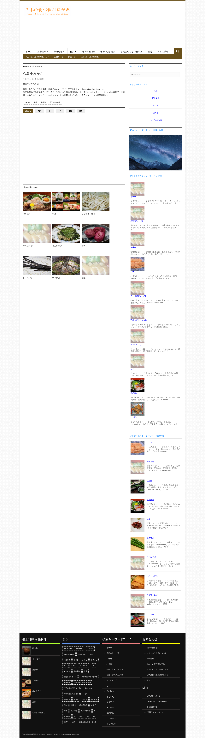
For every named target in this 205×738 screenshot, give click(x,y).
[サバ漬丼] (66, 265)
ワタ (132, 369)
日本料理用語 (88, 51)
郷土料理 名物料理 (34, 639)
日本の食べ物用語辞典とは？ (37, 57)
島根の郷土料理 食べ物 (72, 694)
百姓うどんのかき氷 (139, 320)
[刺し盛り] (37, 201)
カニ (65, 665)
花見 (80, 716)
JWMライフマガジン (155, 712)
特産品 (43, 102)
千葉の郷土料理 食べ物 (88, 677)
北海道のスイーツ (70, 677)
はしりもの (111, 724)
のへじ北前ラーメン (139, 296)
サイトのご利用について (157, 653)
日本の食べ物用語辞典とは (157, 675)
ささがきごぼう (88, 213)
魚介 (73, 722)
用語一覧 (71, 57)
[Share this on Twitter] (39, 111)
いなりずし (82, 654)
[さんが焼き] (66, 233)
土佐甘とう (151, 538)
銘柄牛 (66, 722)
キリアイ (110, 702)
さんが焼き (57, 246)
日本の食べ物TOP (154, 696)
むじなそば (151, 557)
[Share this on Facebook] (50, 111)
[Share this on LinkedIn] (81, 111)
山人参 (155, 113)
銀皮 (155, 91)
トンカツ (67, 671)
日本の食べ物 (29, 79)
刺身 (54, 213)
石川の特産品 (85, 710)
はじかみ (150, 614)
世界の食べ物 (152, 707)
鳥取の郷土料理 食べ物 (87, 722)
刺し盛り (27, 213)
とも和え (134, 417)
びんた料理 (36, 691)
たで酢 (149, 481)
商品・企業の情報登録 (156, 664)
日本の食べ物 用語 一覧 (157, 669)
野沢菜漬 (155, 98)
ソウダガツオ (84, 665)
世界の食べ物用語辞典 (89, 57)
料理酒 (76, 699)
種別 (72, 51)
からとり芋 (28, 246)
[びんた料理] (26, 693)
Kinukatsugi (69, 654)
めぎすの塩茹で (38, 712)
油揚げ (93, 705)
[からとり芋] (37, 233)
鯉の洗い (134, 393)
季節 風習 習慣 (107, 51)
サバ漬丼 (56, 278)
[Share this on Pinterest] (70, 111)
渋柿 (65, 710)
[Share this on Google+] (60, 111)
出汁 (85, 671)
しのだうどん (152, 576)
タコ (94, 665)
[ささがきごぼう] (95, 201)
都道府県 (58, 51)
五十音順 (41, 51)
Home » (26, 66)
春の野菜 (94, 699)
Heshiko (79, 648)
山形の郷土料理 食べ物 (82, 682)
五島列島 (77, 671)
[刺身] (66, 201)
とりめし (94, 660)
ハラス (133, 272)
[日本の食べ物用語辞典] (47, 11)
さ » (31, 66)
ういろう (93, 654)
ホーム (29, 51)
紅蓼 (148, 519)
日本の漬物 (163, 51)
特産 (35, 102)
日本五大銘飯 (152, 595)
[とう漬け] (26, 661)
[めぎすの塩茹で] (26, 715)
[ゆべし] (26, 650)
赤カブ (84, 246)
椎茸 (72, 705)
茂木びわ (110, 713)
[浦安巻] (26, 672)
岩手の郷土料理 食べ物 (72, 688)
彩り (86, 694)
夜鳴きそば (151, 461)
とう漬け (36, 659)
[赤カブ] (95, 233)
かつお (76, 660)
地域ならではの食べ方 (131, 51)
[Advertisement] (127, 22)
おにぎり (67, 660)
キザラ (133, 197)
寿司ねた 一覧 (137, 221)
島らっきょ (88, 688)
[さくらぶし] (37, 265)
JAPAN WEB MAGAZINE (157, 701)
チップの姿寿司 (155, 120)
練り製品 (67, 716)
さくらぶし (28, 278)
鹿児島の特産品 (55, 102)
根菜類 (41, 79)
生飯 (83, 278)
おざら (155, 105)
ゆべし (35, 648)
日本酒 (84, 699)
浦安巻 (35, 670)
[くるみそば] (26, 683)
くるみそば (36, 680)
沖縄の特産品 (82, 705)
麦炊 (34, 702)
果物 (65, 705)
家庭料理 (67, 682)
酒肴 (150, 51)
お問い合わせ (152, 648)
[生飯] (95, 265)
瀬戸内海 (74, 710)
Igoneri (89, 648)
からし (84, 660)
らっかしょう (136, 344)
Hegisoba (68, 648)
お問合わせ (58, 57)
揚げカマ (67, 699)
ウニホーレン (112, 718)
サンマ (73, 665)
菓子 (87, 716)
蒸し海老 (110, 707)
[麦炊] (26, 704)
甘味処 (133, 247)
